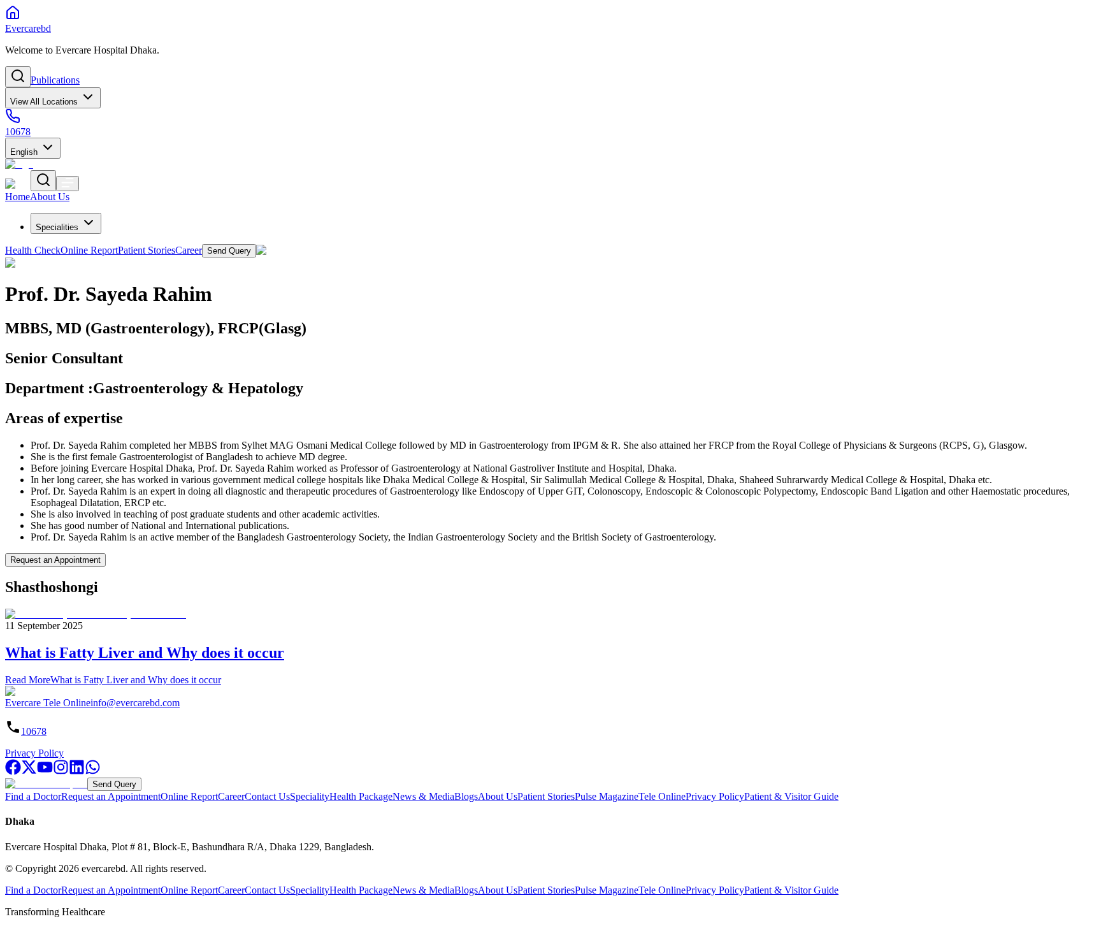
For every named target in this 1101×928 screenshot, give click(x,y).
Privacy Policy (34, 753)
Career (231, 796)
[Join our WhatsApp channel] (93, 771)
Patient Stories (546, 796)
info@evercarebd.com (135, 702)
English (24, 152)
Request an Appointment (55, 560)
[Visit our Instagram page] (61, 771)
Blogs (466, 796)
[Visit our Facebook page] (13, 771)
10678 (34, 731)
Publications (55, 80)
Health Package (360, 796)
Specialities (57, 227)
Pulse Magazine (606, 796)
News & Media (423, 796)
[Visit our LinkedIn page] (77, 771)
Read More (113, 679)
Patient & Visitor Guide (791, 796)
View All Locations (44, 101)
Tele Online (662, 796)
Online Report (189, 796)
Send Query (114, 784)
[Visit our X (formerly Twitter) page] (29, 771)
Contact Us (267, 796)
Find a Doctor (33, 796)
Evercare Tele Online (47, 702)
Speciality (309, 796)
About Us (497, 796)
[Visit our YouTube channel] (45, 771)
